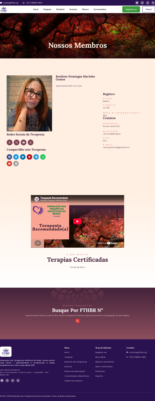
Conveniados (99, 9)
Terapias (47, 9)
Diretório (60, 9)
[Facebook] (137, 3)
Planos (85, 9)
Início (35, 9)
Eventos (73, 9)
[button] (9, 157)
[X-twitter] (153, 3)
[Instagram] (142, 3)
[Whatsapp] (148, 3)
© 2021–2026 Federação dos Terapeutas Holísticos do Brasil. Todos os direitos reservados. (38, 396)
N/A (105, 115)
